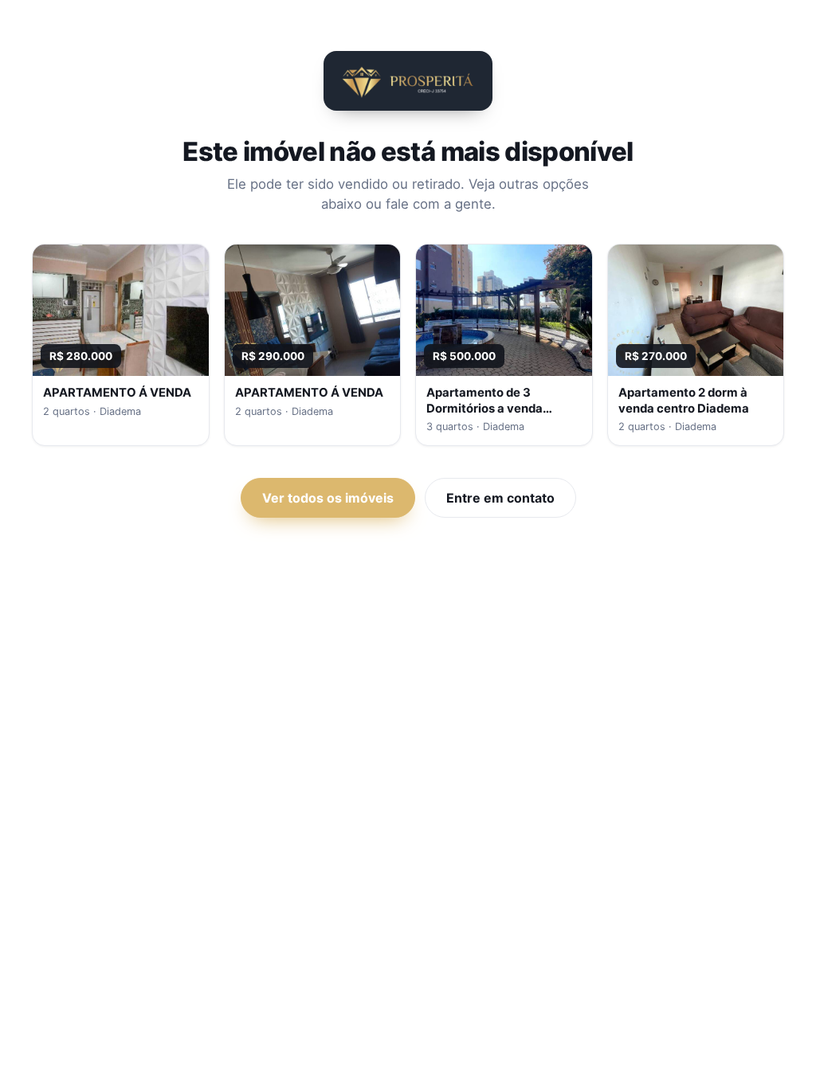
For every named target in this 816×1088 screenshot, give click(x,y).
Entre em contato (500, 498)
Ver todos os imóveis (328, 498)
